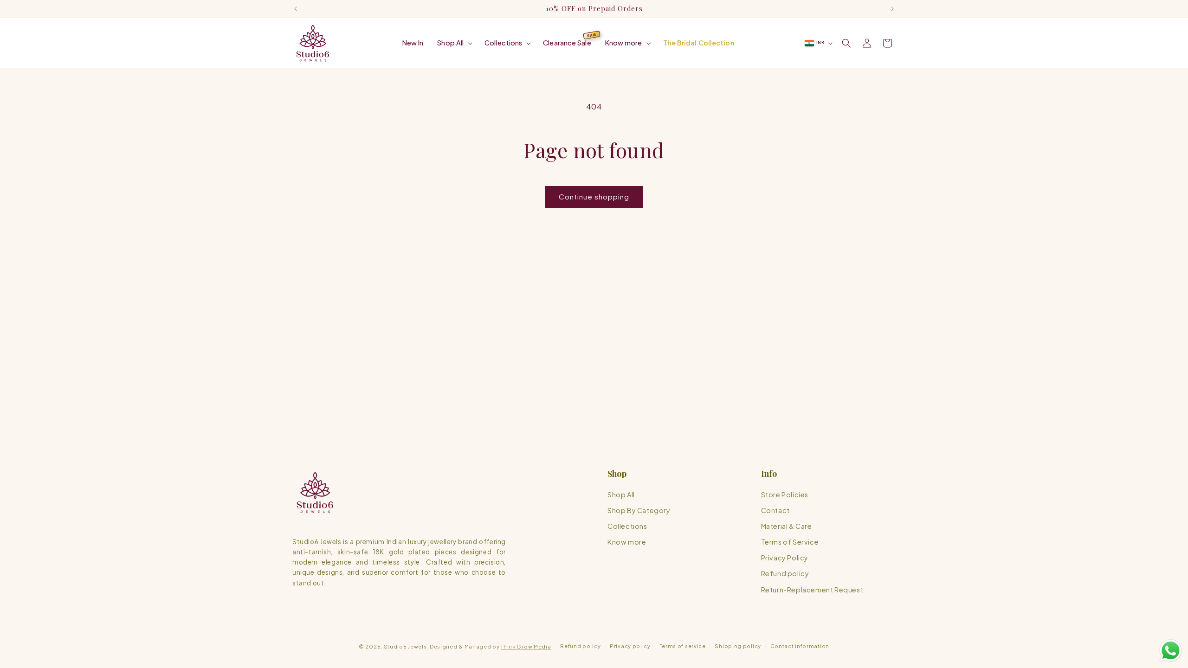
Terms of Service (790, 542)
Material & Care (786, 526)
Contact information (799, 646)
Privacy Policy (784, 557)
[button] (454, 43)
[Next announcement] (892, 9)
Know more (626, 542)
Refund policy (785, 573)
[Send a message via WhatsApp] (1170, 650)
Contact (775, 510)
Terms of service (683, 646)
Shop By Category (639, 510)
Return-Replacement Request (812, 589)
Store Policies (784, 494)
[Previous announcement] (295, 9)
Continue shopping (594, 196)
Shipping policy (738, 646)
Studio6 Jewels (405, 646)
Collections (627, 526)
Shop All (621, 494)
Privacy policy (630, 646)
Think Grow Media (526, 646)
